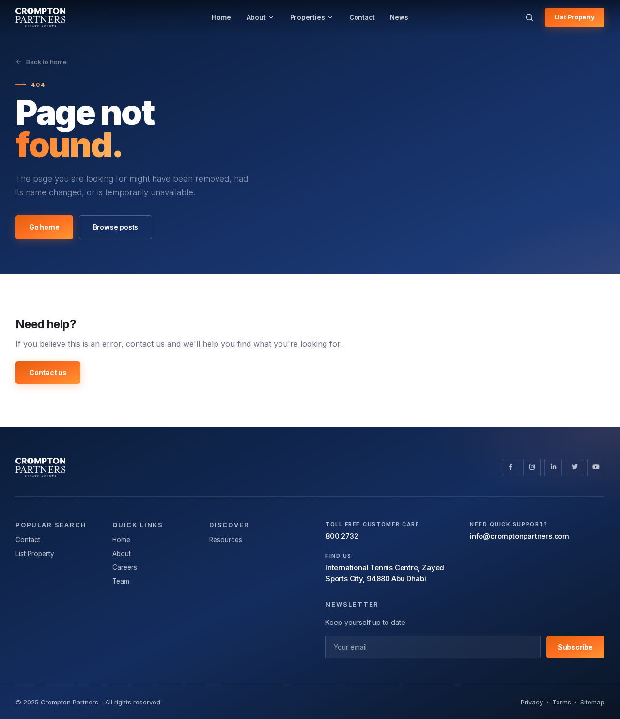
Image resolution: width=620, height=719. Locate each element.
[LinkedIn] (553, 467)
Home (121, 539)
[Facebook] (510, 467)
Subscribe (575, 647)
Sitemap (592, 702)
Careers (124, 567)
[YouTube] (595, 467)
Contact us (48, 372)
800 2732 (342, 536)
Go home (44, 227)
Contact (28, 539)
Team (120, 581)
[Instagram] (532, 467)
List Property (575, 17)
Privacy (532, 702)
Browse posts (116, 227)
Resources (225, 539)
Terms (561, 702)
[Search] (529, 17)
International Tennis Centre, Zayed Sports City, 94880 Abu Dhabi (385, 573)
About (121, 554)
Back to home (46, 61)
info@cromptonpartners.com (519, 536)
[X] (574, 467)
